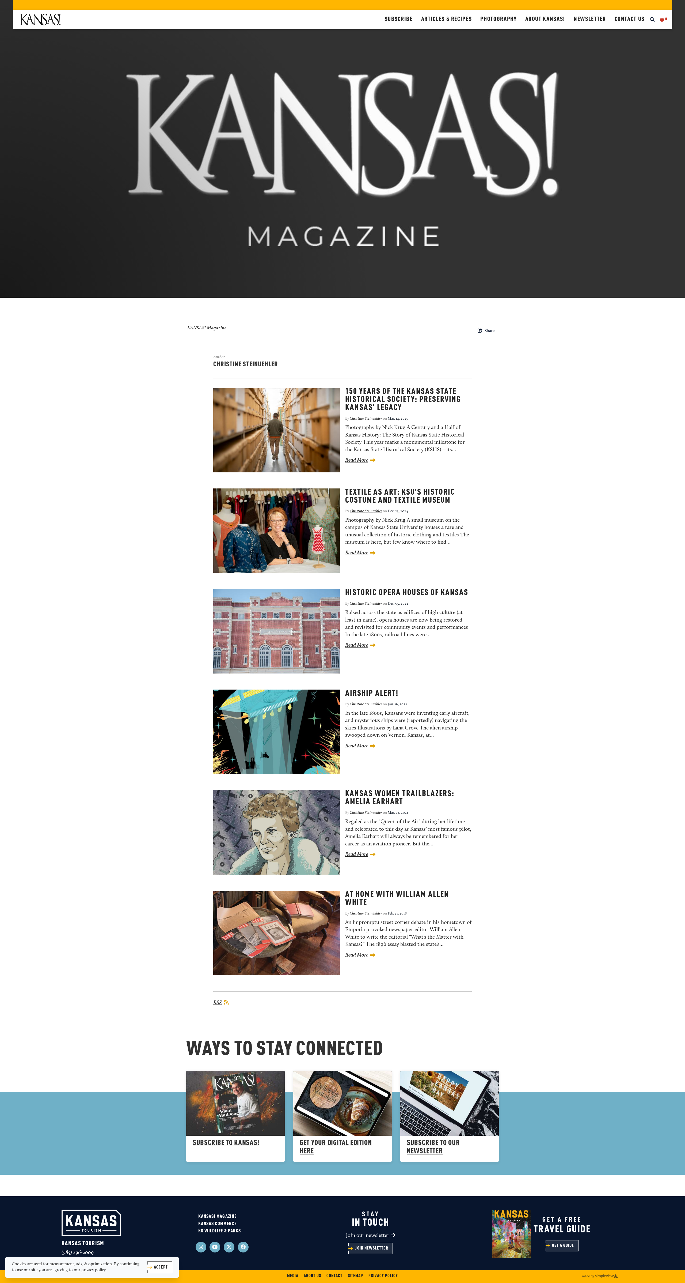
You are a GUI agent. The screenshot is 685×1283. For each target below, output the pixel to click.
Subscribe (399, 19)
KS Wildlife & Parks (219, 1231)
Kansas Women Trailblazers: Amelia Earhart (399, 798)
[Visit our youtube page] (215, 1247)
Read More (356, 460)
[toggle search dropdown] (652, 20)
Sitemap (355, 1276)
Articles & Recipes (446, 19)
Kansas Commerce (217, 1223)
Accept (161, 1267)
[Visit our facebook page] (243, 1247)
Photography (498, 19)
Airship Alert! (371, 694)
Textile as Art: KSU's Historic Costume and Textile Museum (400, 496)
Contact (334, 1276)
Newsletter (590, 19)
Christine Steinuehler (366, 419)
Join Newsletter (371, 1248)
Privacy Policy (383, 1276)
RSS (217, 1003)
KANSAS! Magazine (206, 328)
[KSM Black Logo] (200, 20)
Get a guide (563, 1246)
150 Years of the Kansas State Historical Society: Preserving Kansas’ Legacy (403, 400)
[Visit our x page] (229, 1247)
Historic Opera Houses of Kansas (406, 593)
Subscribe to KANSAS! (226, 1143)
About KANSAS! (545, 19)
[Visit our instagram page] (201, 1247)
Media (292, 1276)
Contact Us (630, 19)
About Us (312, 1276)
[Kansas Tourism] (91, 1223)
